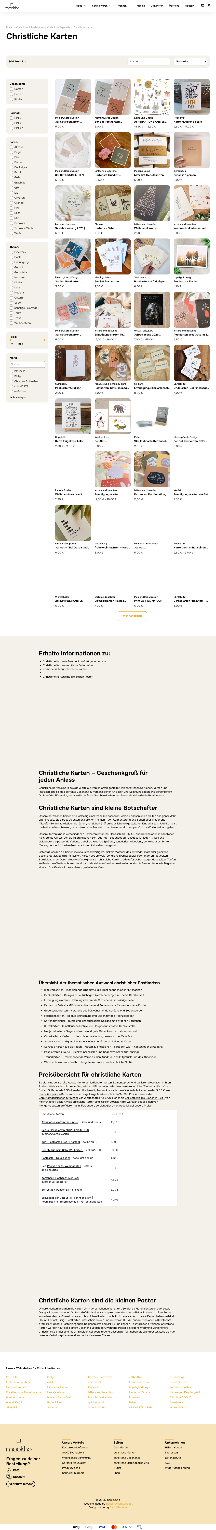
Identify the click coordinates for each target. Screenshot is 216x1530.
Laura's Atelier (56, 1392)
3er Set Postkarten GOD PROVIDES (189, 442)
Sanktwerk (176, 1402)
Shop (117, 1473)
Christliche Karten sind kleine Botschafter (68, 665)
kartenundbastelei (181, 1387)
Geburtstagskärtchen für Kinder (58, 1098)
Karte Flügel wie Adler (69, 441)
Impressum (172, 1452)
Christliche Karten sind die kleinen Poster (68, 676)
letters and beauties (100, 1392)
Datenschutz (173, 1458)
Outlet (117, 1468)
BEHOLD (11, 1377)
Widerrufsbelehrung (177, 1468)
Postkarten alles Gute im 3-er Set (191, 336)
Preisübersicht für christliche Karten (65, 669)
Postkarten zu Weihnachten (64, 1166)
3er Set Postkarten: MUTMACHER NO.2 (67, 123)
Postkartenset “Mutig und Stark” (150, 283)
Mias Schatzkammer (100, 1397)
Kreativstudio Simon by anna (24, 1392)
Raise (132, 1402)
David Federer (118, 1507)
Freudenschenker (140, 1382)
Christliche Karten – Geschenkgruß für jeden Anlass (74, 661)
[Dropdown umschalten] (85, 6)
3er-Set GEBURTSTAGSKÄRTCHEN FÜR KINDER (112, 444)
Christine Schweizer (100, 1377)
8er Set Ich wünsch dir (55, 1189)
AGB (167, 1463)
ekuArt (51, 1382)
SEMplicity (12, 1407)
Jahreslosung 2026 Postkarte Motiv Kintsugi (150, 336)
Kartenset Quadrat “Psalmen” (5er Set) (107, 176)
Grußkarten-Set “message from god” (190, 389)
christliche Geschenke (127, 1458)
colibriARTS (136, 1377)
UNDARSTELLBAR (140, 1407)
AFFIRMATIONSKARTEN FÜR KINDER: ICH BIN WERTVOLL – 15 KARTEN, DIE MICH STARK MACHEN (151, 127)
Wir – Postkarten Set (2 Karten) (61, 1142)
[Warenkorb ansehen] (203, 6)
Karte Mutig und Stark (188, 121)
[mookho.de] (12, 6)
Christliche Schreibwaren (30, 27)
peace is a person (185, 175)
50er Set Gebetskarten (149, 175)
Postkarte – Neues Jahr (56, 1157)
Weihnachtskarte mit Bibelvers (68, 496)
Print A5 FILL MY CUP (148, 601)
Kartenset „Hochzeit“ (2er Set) (60, 1177)
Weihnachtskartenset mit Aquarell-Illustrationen (190, 230)
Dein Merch (157, 5)
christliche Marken (125, 1452)
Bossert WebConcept (119, 1503)
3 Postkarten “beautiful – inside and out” (190, 602)
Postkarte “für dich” (68, 388)
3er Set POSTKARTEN (69, 601)
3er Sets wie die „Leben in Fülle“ (145, 1098)
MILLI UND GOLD (180, 1397)
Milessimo (135, 1397)
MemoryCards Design (60, 1397)
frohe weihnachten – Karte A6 (112, 549)
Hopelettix (94, 1387)
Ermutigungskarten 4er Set (191, 494)
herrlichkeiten (178, 1382)
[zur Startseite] (19, 1445)
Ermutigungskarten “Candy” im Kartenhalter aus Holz (111, 498)
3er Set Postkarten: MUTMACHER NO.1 (107, 123)
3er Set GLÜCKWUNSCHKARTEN (150, 549)
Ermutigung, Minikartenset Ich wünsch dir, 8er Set (151, 389)
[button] (132, 616)
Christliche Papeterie (58, 27)
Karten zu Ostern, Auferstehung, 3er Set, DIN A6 (112, 232)
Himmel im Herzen (58, 1387)
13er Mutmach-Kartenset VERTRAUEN (150, 442)
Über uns (174, 5)
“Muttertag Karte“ (154, 1086)
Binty (50, 1377)
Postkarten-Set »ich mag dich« (111, 389)
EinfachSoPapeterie (18, 1382)
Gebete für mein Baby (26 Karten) (62, 1150)
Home (9, 27)
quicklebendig (96, 1402)
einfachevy (177, 1377)
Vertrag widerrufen (21, 1484)
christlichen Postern (95, 1316)
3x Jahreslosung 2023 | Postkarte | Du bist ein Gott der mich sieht (72, 232)
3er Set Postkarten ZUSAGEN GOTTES (67, 283)
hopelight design (139, 1387)
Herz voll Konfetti (16, 1387)
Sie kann (52, 1407)
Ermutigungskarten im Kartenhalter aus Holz (109, 336)
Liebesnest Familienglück (185, 1392)
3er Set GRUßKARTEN (69, 175)
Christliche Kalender (51, 1331)
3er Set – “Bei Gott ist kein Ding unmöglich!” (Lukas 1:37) (72, 551)
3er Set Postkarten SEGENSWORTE (67, 336)
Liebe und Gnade (139, 1392)
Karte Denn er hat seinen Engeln (190, 549)
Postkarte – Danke (185, 281)
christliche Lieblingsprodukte (131, 1463)
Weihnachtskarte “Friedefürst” (145, 230)
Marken (141, 5)
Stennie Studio (97, 1407)
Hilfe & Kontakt (174, 1447)
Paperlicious (54, 1402)
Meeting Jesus (15, 1397)
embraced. (94, 1382)
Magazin (189, 5)
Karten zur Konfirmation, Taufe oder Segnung (150, 496)
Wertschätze (178, 1407)
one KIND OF (14, 1402)
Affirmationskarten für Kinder (60, 1122)
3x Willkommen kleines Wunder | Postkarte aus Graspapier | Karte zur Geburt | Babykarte (110, 606)
